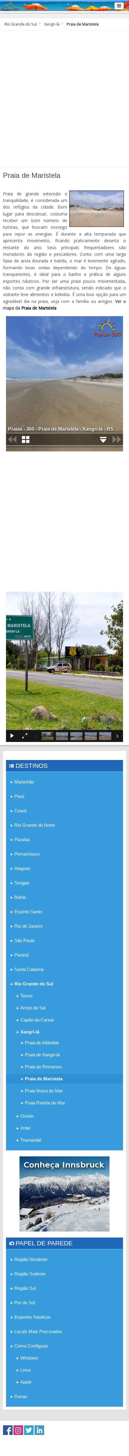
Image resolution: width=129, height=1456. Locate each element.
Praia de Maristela (38, 308)
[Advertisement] (64, 98)
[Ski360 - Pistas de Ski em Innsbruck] (65, 1193)
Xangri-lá (51, 24)
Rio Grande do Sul (20, 24)
